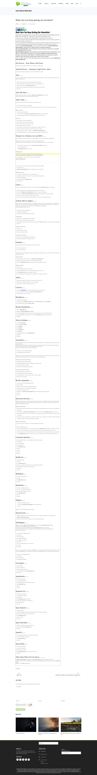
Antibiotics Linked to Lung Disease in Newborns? (68, 674)
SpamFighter (31, 55)
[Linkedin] (21, 30)
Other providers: (45, 56)
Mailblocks (43, 53)
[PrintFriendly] (25, 30)
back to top (21, 75)
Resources (61, 3)
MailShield (48, 53)
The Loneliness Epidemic (20, 733)
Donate (67, 3)
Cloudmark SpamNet (28, 53)
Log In (77, 3)
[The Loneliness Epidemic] (26, 724)
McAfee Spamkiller (42, 52)
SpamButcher (43, 55)
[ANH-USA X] (20, 759)
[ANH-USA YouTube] (29, 759)
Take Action (53, 3)
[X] (19, 30)
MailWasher (54, 53)
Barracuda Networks (52, 52)
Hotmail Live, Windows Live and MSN (50, 49)
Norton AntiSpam (33, 52)
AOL (29, 49)
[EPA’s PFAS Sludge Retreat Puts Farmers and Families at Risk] (71, 724)
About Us (46, 3)
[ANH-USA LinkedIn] (26, 759)
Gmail (17, 50)
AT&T (25, 50)
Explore (40, 3)
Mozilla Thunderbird (40, 47)
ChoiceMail (37, 55)
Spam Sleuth (37, 56)
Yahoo (39, 49)
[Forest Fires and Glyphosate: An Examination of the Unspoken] (48, 724)
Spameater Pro (51, 55)
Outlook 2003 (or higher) (29, 47)
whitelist (23, 663)
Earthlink (21, 50)
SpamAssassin (23, 55)
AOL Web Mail (34, 49)
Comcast (28, 50)
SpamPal (32, 56)
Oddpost (18, 55)
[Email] (23, 30)
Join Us (72, 3)
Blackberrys (48, 47)
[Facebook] (17, 30)
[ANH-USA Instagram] (23, 759)
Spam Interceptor (25, 56)
